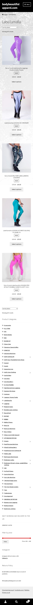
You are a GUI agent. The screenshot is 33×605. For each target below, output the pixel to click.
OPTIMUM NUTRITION (10, 438)
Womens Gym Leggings (10, 502)
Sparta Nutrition (9, 474)
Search (16, 602)
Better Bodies (8, 335)
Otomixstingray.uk (8, 590)
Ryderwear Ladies (9, 460)
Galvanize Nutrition (9, 353)
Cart (25, 600)
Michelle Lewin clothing (11, 410)
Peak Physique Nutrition (11, 444)
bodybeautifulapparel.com (10, 6)
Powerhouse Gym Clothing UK (12, 450)
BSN (5, 338)
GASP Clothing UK (9, 356)
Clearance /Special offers (11, 347)
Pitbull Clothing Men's (10, 447)
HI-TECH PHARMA (9, 385)
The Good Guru (8, 484)
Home (5, 14)
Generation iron (8, 369)
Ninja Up (6, 425)
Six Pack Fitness (8, 471)
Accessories (7, 325)
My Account (5, 602)
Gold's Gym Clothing (10, 372)
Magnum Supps (8, 407)
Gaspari (6, 363)
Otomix (6, 441)
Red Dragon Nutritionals (11, 457)
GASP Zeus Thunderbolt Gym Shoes (14, 360)
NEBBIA (6, 419)
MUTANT (6, 416)
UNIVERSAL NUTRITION (10, 499)
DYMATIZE (7, 350)
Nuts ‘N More (7, 432)
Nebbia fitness (8, 422)
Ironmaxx (7, 394)
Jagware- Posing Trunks (11, 397)
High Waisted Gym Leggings (12, 388)
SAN (5, 468)
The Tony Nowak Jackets (11, 487)
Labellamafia (8, 400)
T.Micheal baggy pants (10, 480)
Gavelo (6, 366)
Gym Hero (7, 378)
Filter (5, 541)
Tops (5, 490)
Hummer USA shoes (9, 391)
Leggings (6, 403)
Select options (16, 82)
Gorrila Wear (7, 375)
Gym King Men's (8, 382)
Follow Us (5, 558)
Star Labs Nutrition (9, 477)
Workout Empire (8, 505)
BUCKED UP (7, 341)
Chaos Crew (7, 344)
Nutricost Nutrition (9, 428)
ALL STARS (7, 328)
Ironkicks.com (19, 590)
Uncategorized (8, 496)
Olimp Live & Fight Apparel (11, 435)
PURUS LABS (7, 454)
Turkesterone (8, 493)
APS (5, 331)
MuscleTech (7, 413)
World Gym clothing (9, 509)
